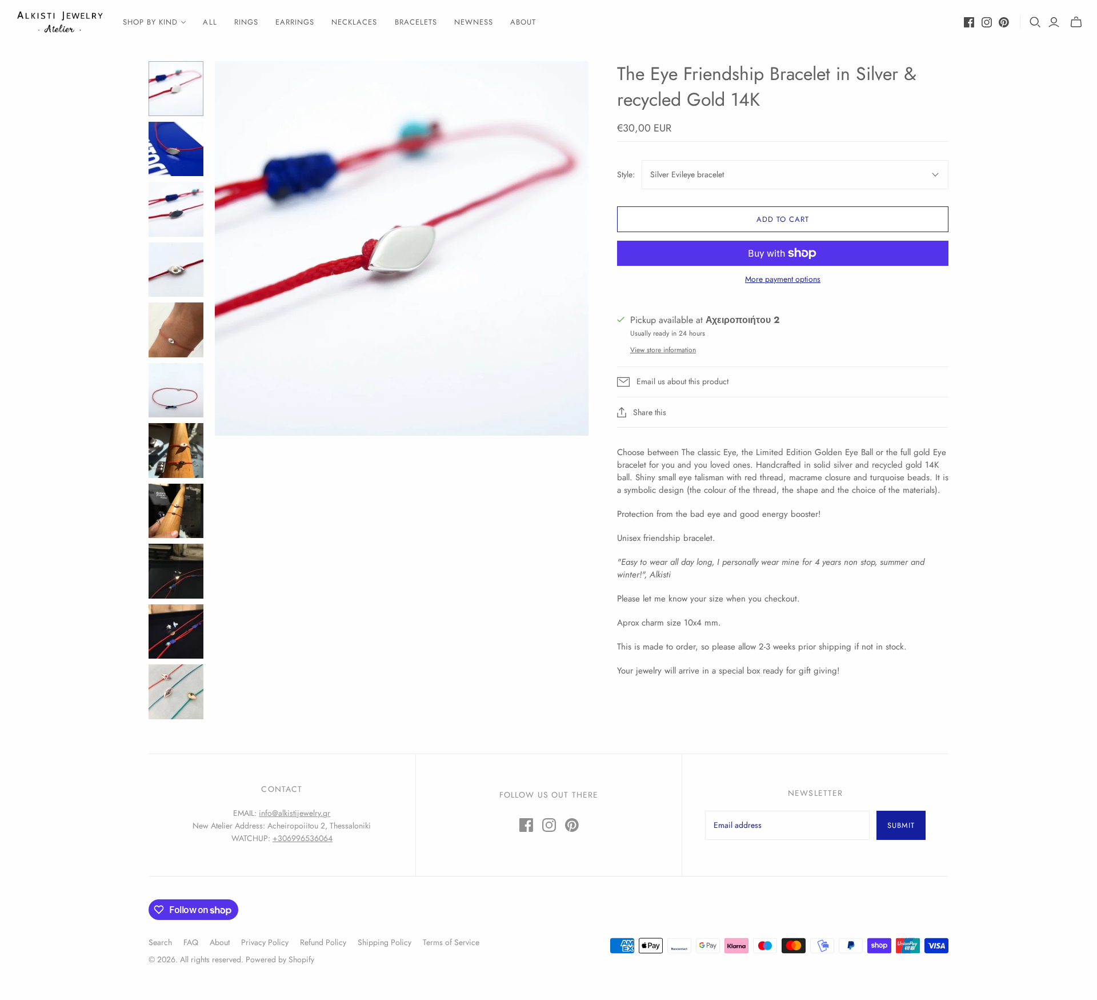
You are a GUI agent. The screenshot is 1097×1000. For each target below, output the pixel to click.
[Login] (1054, 22)
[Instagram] (987, 22)
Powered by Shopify (280, 959)
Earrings (294, 22)
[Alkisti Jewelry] (60, 22)
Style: (626, 174)
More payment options (782, 279)
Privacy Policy (265, 942)
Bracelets (416, 22)
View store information (663, 350)
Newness (473, 22)
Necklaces (354, 22)
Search (160, 942)
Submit (901, 825)
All (210, 22)
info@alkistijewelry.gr (294, 813)
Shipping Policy (384, 942)
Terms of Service (451, 942)
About (523, 22)
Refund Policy (323, 942)
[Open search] (1035, 22)
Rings (246, 22)
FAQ (190, 942)
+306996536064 (303, 838)
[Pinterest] (1004, 22)
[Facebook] (969, 22)
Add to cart (782, 219)
